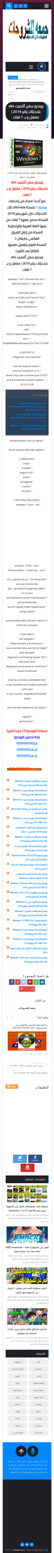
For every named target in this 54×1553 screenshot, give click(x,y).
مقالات (17, 1418)
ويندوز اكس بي (17, 1432)
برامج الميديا (17, 1390)
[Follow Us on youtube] (22, 1544)
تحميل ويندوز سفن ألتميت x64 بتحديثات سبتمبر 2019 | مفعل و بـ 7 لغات (31, 830)
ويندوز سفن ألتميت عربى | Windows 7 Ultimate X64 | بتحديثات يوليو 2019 (31, 904)
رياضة (38, 1411)
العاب (38, 1376)
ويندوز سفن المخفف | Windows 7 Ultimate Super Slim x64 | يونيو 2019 (28, 960)
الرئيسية (42, 127)
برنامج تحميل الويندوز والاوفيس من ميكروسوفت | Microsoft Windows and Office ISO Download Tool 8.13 (27, 406)
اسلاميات (38, 1369)
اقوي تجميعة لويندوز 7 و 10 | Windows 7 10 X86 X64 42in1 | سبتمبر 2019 (28, 427)
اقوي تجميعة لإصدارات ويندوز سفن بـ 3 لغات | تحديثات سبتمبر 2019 (30, 848)
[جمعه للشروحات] (28, 42)
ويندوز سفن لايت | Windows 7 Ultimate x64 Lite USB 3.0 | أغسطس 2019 (29, 885)
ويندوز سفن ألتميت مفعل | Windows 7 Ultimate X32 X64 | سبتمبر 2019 (31, 839)
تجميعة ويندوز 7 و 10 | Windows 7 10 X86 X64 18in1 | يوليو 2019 (30, 922)
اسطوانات (17, 1362)
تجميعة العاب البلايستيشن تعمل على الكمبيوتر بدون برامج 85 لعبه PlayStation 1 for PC (27, 1208)
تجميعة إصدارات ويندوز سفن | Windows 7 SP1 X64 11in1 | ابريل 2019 (30, 802)
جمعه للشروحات (18, 1550)
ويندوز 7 (20, 127)
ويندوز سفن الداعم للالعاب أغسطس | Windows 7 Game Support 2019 (31, 876)
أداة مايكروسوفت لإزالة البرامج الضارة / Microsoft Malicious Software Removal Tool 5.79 (28, 418)
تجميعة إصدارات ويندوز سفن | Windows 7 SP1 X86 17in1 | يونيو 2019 (30, 941)
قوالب (17, 1411)
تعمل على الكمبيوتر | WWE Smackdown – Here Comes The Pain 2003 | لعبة (27, 1249)
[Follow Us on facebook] (32, 1544)
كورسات (38, 1418)
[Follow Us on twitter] (27, 1544)
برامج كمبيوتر (38, 1397)
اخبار (38, 1362)
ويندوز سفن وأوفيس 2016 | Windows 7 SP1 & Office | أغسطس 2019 (28, 895)
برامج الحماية (38, 1390)
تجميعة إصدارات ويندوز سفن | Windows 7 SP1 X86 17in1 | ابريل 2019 (30, 820)
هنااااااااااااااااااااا (27, 743)
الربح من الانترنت (17, 1369)
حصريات (17, 1404)
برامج (17, 1383)
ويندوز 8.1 (38, 1432)
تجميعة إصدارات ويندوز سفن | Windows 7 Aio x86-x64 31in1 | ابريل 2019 (30, 792)
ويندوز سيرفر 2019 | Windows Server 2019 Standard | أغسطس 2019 (29, 857)
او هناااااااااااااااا (27, 749)
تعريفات (38, 1404)
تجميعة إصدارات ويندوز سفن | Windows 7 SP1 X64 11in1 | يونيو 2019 (30, 932)
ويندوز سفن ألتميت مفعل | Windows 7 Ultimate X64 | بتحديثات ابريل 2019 (31, 783)
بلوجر (17, 1397)
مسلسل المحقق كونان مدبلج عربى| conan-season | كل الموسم (27, 1331)
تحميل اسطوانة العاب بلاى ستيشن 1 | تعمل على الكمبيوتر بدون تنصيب (27, 1290)
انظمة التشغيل (31, 127)
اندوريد (17, 1376)
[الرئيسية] (42, 67)
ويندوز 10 (38, 1425)
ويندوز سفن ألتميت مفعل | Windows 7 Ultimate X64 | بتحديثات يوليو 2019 (31, 913)
